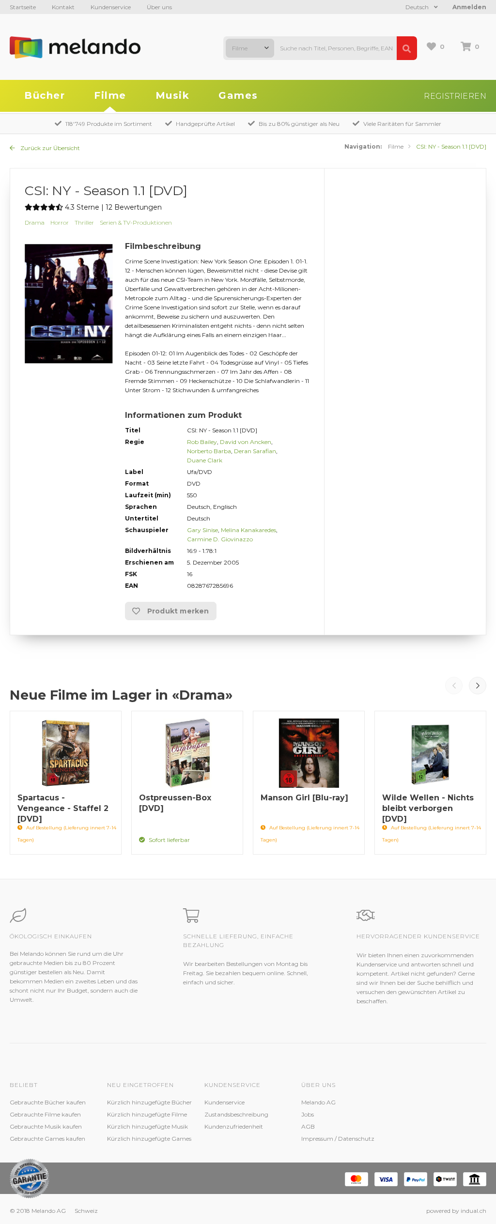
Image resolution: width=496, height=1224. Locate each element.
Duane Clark (204, 460)
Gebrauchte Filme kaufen (45, 1114)
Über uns (159, 7)
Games (238, 95)
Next (477, 685)
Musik (172, 95)
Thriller (84, 222)
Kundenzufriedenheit (233, 1126)
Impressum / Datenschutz (337, 1138)
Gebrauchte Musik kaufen (46, 1126)
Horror (59, 222)
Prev (454, 685)
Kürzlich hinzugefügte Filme (147, 1114)
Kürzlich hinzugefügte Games (149, 1138)
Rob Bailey (202, 441)
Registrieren (455, 96)
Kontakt (63, 7)
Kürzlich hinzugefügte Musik (147, 1126)
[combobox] (250, 48)
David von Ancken (245, 441)
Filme (110, 95)
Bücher (44, 95)
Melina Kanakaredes (248, 530)
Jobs (307, 1114)
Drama (35, 222)
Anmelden (469, 7)
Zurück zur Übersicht (49, 148)
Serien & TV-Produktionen (136, 222)
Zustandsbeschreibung (236, 1114)
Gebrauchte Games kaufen (47, 1138)
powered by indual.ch (456, 1210)
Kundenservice (111, 7)
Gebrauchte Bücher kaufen (48, 1102)
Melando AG (318, 1102)
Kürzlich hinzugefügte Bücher (149, 1102)
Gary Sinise (202, 530)
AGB (308, 1126)
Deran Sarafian (255, 451)
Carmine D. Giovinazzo (220, 539)
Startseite (23, 7)
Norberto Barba (209, 451)
